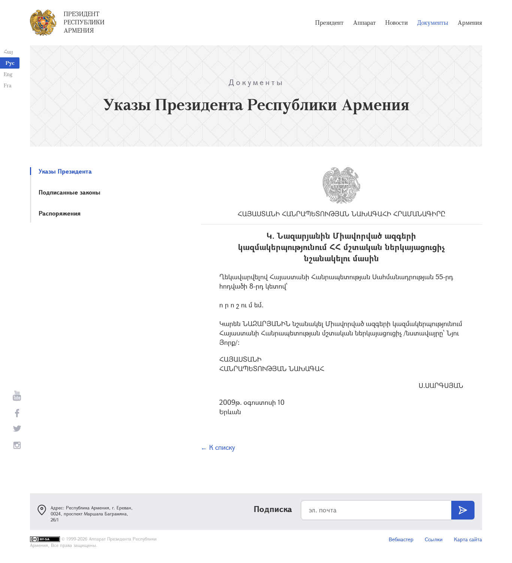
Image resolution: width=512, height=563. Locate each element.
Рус (10, 62)
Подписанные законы (69, 192)
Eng (8, 74)
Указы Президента (65, 171)
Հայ (8, 51)
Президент (329, 22)
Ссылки (434, 539)
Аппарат (364, 22)
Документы (432, 22)
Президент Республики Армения (84, 22)
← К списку (218, 447)
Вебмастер (401, 539)
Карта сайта (468, 539)
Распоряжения (60, 213)
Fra (8, 85)
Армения (470, 22)
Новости (396, 22)
